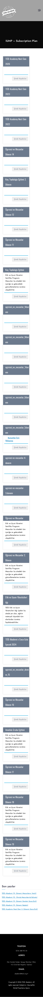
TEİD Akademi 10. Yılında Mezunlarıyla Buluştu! (19, 897)
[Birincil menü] (39, 10)
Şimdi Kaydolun (20, 78)
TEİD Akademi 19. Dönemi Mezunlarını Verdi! (19, 893)
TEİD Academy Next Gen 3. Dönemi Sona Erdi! (20, 909)
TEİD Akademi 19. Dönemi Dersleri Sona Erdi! (19, 901)
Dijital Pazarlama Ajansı (21, 988)
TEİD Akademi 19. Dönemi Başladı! (15, 905)
